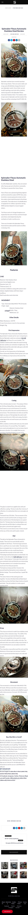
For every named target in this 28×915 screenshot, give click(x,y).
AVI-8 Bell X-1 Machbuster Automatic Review (5, 870)
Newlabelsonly (15, 778)
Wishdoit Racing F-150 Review (14, 871)
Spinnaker (13, 820)
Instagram (11, 776)
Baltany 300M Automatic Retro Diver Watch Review (5, 860)
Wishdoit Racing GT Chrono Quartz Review (23, 860)
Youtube (7, 778)
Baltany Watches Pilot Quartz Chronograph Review (23, 870)
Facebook (4, 776)
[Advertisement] (14, 18)
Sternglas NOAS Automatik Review (14, 843)
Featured (15, 8)
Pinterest (21, 776)
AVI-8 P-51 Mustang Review (11, 838)
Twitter (16, 776)
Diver (9, 820)
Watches (20, 8)
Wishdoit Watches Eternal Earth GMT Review (14, 860)
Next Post (20, 840)
